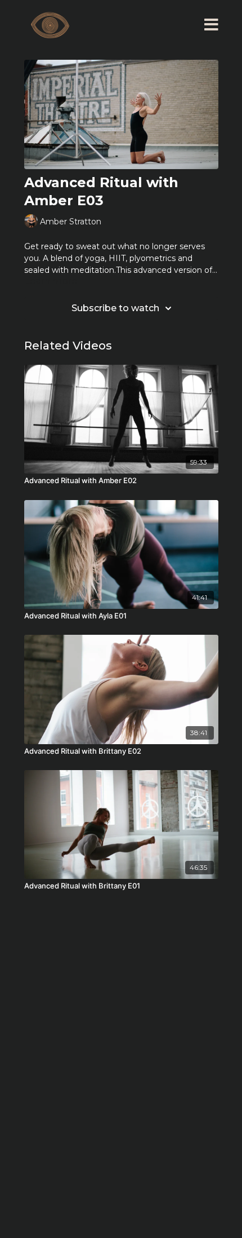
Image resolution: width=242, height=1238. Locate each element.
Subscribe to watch (115, 308)
